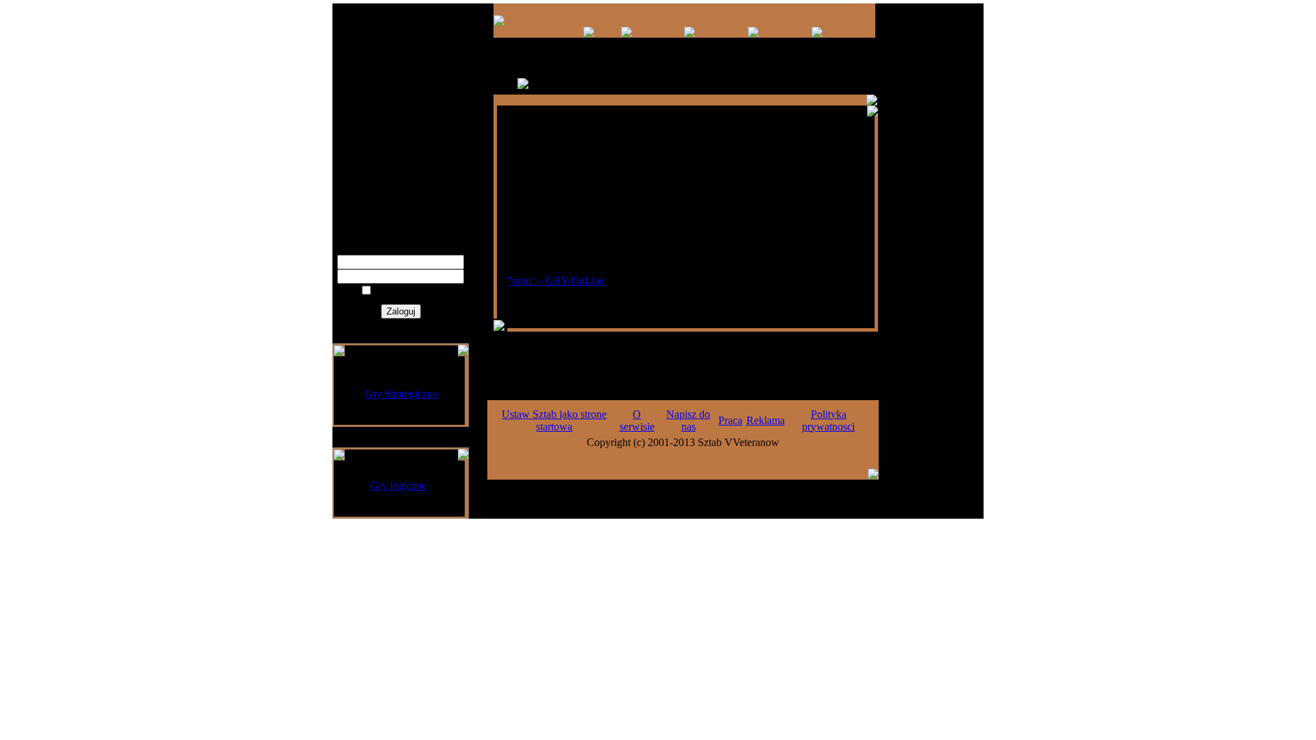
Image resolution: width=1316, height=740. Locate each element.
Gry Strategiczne (401, 393)
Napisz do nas (688, 420)
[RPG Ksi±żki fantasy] (626, 34)
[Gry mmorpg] (588, 34)
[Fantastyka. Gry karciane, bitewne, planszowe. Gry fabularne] (689, 34)
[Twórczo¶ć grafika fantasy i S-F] (753, 34)
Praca (730, 420)
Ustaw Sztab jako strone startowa (554, 420)
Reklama (765, 420)
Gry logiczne (398, 485)
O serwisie (637, 420)
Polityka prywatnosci (828, 420)
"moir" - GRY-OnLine (556, 280)
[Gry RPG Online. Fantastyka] (499, 22)
